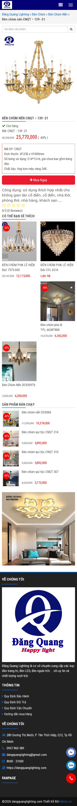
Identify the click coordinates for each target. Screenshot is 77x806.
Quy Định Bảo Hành (16, 696)
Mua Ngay (40, 180)
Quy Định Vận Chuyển (18, 708)
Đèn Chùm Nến (57, 14)
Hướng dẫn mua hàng (18, 714)
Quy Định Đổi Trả (15, 702)
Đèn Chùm (38, 14)
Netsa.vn (66, 801)
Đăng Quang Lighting (15, 14)
